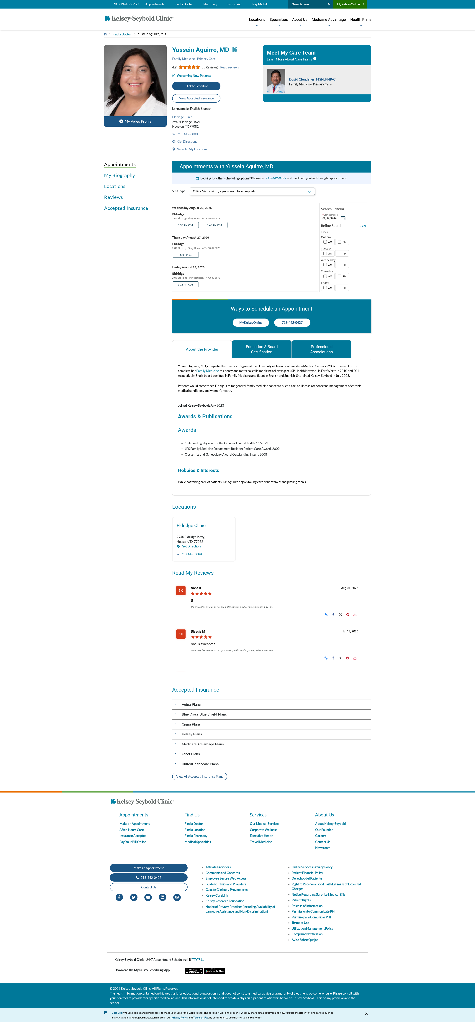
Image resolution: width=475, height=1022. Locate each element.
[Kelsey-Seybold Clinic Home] (141, 19)
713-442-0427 (128, 4)
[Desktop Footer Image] (142, 802)
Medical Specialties (198, 842)
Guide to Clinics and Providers (226, 884)
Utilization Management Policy (312, 928)
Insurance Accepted (133, 836)
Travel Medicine (261, 842)
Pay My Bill (260, 4)
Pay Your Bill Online (132, 842)
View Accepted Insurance (196, 98)
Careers (320, 836)
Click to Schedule (196, 86)
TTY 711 (197, 960)
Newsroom (322, 848)
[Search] (329, 4)
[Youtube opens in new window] (148, 897)
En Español (234, 4)
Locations (114, 186)
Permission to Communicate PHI (313, 911)
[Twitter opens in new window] (133, 897)
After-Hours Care (131, 830)
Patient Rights (301, 900)
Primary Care (206, 59)
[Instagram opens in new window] (177, 897)
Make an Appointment (134, 824)
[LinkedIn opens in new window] (162, 897)
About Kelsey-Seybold (330, 824)
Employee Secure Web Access (226, 878)
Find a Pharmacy (196, 836)
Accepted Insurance (126, 208)
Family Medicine (183, 59)
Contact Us (322, 842)
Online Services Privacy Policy (312, 867)
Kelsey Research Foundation (225, 901)
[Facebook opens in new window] (119, 897)
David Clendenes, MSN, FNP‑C (312, 79)
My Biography (119, 175)
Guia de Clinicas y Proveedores (227, 890)
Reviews (113, 197)
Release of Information (307, 906)
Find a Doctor (184, 4)
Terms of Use (300, 923)
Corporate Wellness (263, 830)
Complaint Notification (307, 934)
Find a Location (195, 830)
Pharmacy (210, 4)
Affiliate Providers (218, 867)
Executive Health (261, 836)
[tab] (202, 349)
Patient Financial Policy (307, 873)
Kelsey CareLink (217, 895)
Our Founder (324, 830)
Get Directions (187, 141)
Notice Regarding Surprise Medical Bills (318, 894)
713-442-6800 (187, 134)
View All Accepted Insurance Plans (199, 776)
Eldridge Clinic (182, 117)
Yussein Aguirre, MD (152, 34)
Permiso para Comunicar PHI (311, 917)
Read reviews (229, 67)
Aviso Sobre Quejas (305, 940)
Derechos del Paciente (307, 878)
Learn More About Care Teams (289, 59)
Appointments (154, 4)
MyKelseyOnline (348, 4)
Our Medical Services (264, 824)
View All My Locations (191, 149)
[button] (135, 86)
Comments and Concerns (223, 873)
